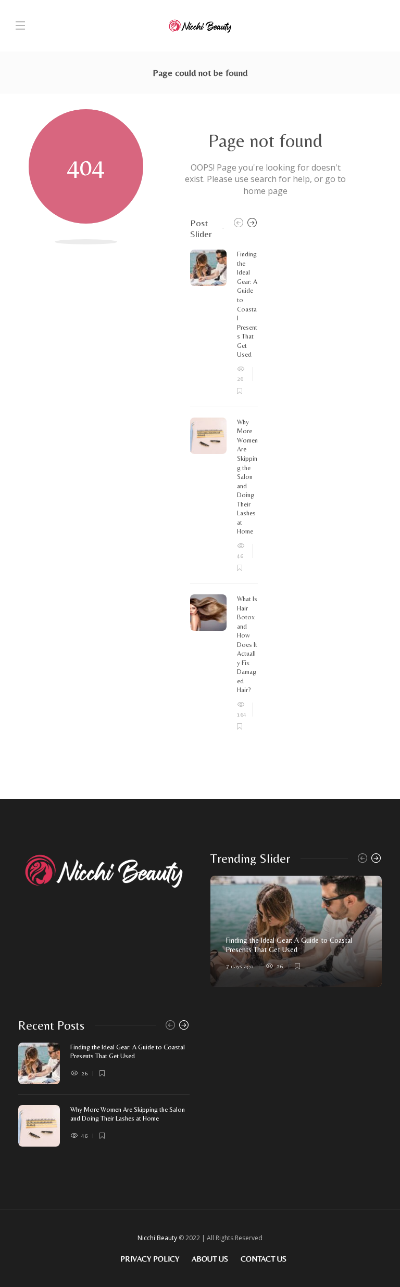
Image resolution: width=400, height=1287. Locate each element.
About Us (210, 1258)
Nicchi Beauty (157, 1237)
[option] (224, 491)
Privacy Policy (149, 1258)
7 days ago (240, 966)
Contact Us (263, 1258)
